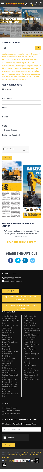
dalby (23, 59)
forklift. (11, 66)
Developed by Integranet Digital (31, 452)
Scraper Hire (28, 321)
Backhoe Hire (6, 330)
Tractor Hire (28, 351)
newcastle (14, 71)
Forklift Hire (6, 356)
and (21, 54)
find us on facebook (10, 408)
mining (8, 71)
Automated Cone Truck (10, 325)
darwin (27, 59)
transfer (5, 79)
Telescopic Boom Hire (31, 344)
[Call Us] (36, 3)
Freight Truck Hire (8, 358)
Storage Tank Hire (30, 337)
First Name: (7, 89)
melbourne (34, 68)
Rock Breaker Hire (30, 316)
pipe (33, 71)
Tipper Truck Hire (30, 349)
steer (7, 77)
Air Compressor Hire (9, 318)
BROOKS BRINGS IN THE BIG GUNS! (21, 20)
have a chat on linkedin (12, 411)
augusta (25, 54)
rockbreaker (24, 74)
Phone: (5, 117)
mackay (28, 68)
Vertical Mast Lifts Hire (31, 370)
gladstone (32, 66)
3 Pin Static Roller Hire (31, 380)
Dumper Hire (6, 349)
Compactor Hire (7, 337)
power (7, 74)
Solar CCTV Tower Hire (32, 335)
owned (25, 71)
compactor (23, 57)
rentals (17, 74)
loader (15, 68)
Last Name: (7, 98)
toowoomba (29, 77)
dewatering (33, 59)
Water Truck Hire (29, 373)
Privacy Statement (22, 455)
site (39, 74)
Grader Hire (6, 366)
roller (30, 74)
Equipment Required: (11, 135)
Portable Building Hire (9, 384)
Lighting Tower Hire (9, 368)
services (35, 74)
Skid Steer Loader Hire (31, 328)
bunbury (16, 57)
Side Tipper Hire (29, 325)
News (12, 13)
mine (4, 71)
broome (11, 57)
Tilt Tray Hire (28, 347)
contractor (17, 59)
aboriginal (5, 54)
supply (17, 77)
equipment (29, 62)
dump (13, 63)
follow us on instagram (12, 414)
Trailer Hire (27, 363)
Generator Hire (7, 363)
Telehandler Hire (29, 342)
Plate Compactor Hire (9, 380)
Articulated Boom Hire (9, 316)
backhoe (31, 54)
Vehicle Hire (28, 368)
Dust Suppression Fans (10, 351)
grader (38, 66)
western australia (21, 79)
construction (7, 59)
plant (37, 71)
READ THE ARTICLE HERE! (21, 242)
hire (4, 68)
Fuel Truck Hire (7, 361)
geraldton (25, 66)
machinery (21, 68)
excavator (5, 66)
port (3, 74)
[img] (21, 22)
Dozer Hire (6, 347)
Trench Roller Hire (30, 366)
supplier (12, 77)
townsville (36, 77)
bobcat (37, 54)
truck (9, 79)
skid (3, 77)
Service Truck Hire (30, 323)
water (13, 79)
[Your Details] (27, 3)
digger (4, 63)
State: (4, 126)
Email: (4, 108)
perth (29, 71)
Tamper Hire (28, 340)
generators (18, 66)
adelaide (12, 54)
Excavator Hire (7, 354)
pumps (12, 74)
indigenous (9, 68)
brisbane (5, 57)
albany (17, 54)
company (30, 57)
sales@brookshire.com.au (13, 281)
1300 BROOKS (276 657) (12, 278)
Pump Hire (6, 391)
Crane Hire (6, 340)
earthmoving (19, 63)
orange (20, 71)
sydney (22, 77)
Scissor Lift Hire (29, 318)
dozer (9, 63)
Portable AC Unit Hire (9, 382)
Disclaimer (11, 455)
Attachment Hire (7, 328)
